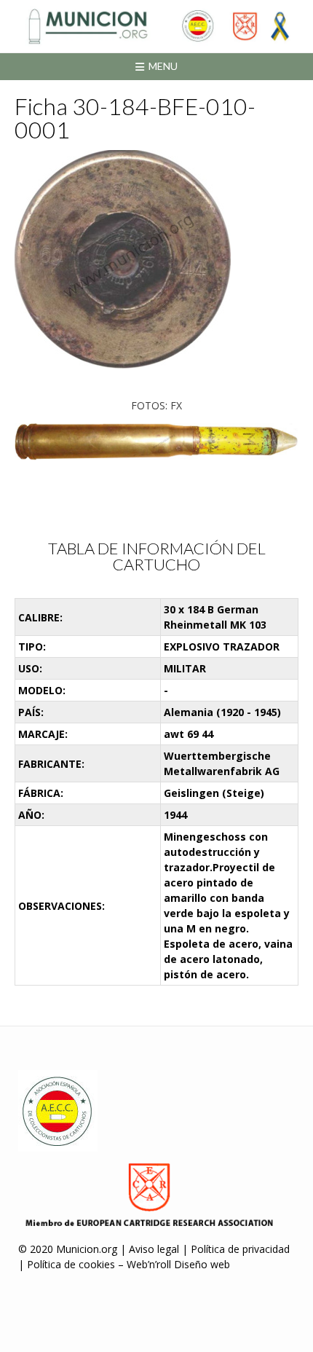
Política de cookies (71, 1264)
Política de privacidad (240, 1249)
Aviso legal (154, 1249)
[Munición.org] (156, 26)
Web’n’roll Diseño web (178, 1264)
